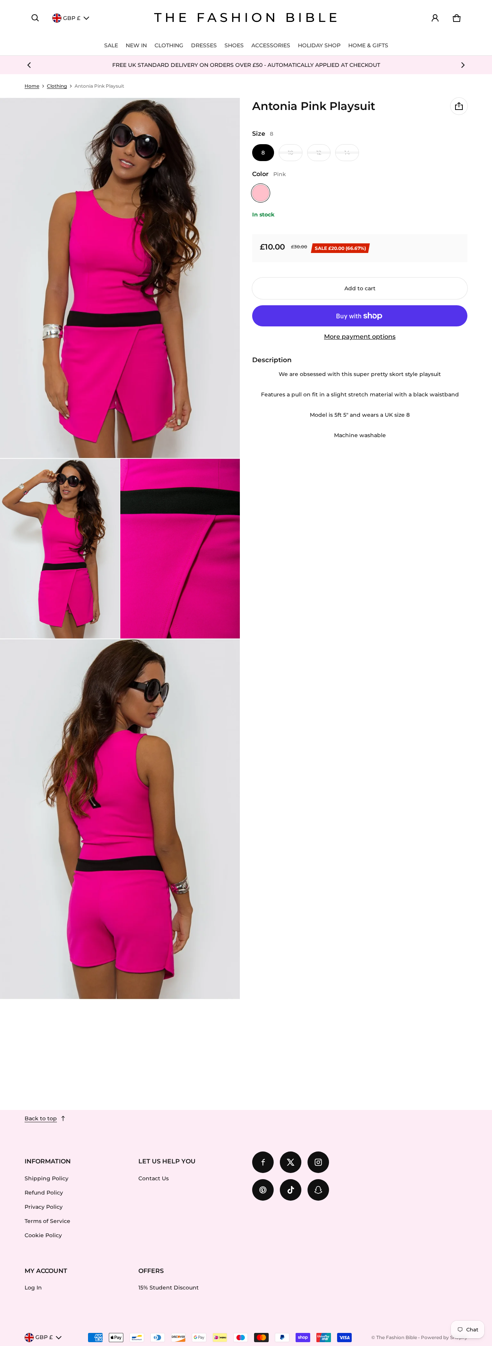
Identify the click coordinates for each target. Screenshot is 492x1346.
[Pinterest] (263, 1190)
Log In (33, 1287)
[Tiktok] (290, 1190)
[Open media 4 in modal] (180, 549)
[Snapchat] (318, 1190)
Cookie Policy (43, 1235)
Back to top (41, 1118)
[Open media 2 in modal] (120, 278)
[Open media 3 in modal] (60, 549)
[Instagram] (318, 1162)
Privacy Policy (44, 1206)
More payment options (360, 336)
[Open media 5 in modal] (120, 819)
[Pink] (260, 193)
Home (32, 86)
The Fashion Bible (396, 1337)
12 (318, 152)
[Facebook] (263, 1162)
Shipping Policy (46, 1178)
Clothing (57, 86)
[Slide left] (29, 65)
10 (290, 152)
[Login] (435, 18)
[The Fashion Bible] (246, 18)
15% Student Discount (168, 1287)
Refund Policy (44, 1192)
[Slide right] (462, 65)
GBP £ (71, 18)
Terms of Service (47, 1221)
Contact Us (153, 1178)
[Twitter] (290, 1162)
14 (347, 152)
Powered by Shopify (444, 1337)
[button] (35, 18)
